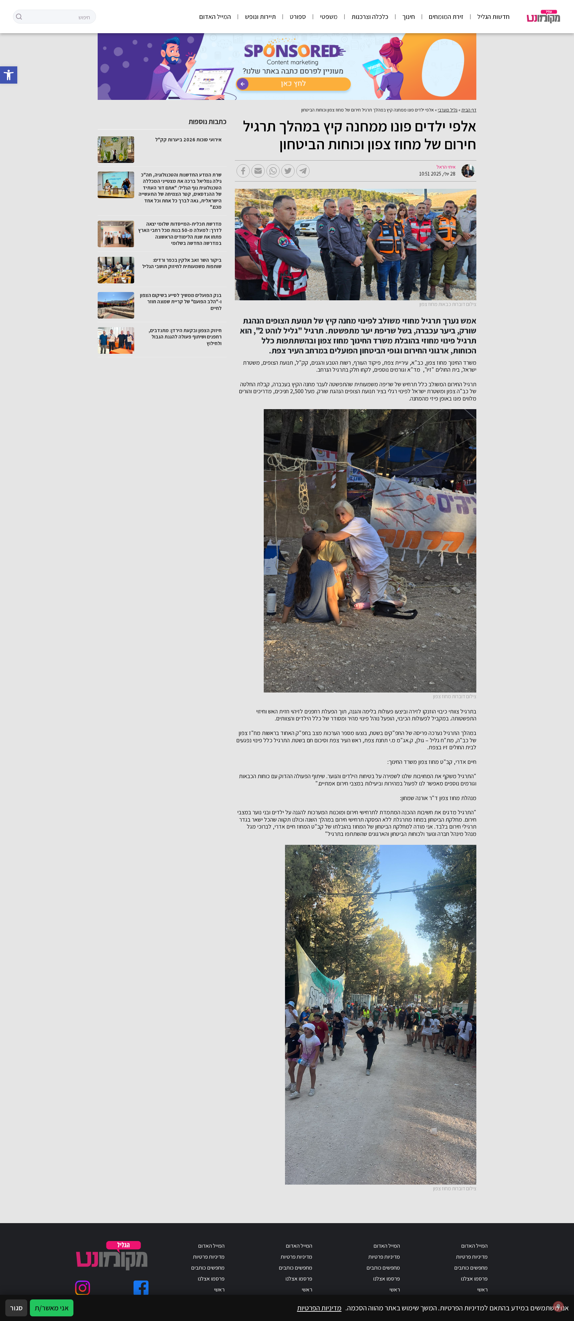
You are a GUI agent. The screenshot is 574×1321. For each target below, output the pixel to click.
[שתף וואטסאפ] (273, 171)
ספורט (298, 16)
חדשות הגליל (493, 16)
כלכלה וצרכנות (369, 16)
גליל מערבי (447, 110)
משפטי (328, 16)
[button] (8, 75)
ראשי (482, 1289)
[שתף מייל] (258, 171)
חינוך (408, 16)
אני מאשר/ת (52, 1307)
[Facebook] (141, 1288)
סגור (16, 1307)
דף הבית (468, 110)
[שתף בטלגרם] (303, 171)
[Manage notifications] (558, 1306)
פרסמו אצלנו (474, 1278)
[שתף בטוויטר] (288, 171)
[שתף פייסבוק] (243, 171)
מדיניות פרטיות (472, 1256)
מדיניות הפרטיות (319, 1307)
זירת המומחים (446, 16)
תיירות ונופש (260, 16)
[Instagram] (82, 1288)
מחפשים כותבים (471, 1267)
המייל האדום (215, 16)
